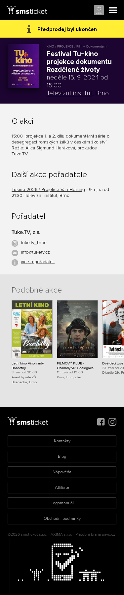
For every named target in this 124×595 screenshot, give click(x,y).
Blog (62, 456)
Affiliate (62, 487)
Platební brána (88, 534)
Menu (113, 10)
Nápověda (62, 472)
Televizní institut (69, 93)
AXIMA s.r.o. (61, 534)
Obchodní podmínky (62, 518)
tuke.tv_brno (34, 242)
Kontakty (62, 441)
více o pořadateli (38, 262)
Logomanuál (62, 503)
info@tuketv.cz (35, 252)
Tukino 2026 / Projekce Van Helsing (48, 189)
